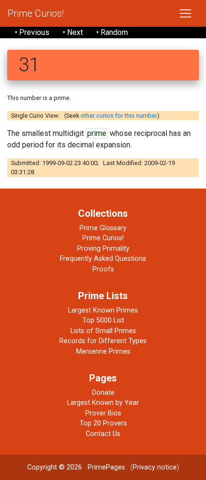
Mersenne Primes (103, 351)
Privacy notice (155, 467)
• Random (112, 32)
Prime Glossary (103, 228)
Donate (103, 393)
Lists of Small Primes (103, 331)
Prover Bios (103, 413)
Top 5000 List (103, 320)
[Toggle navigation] (185, 13)
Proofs (103, 269)
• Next (73, 32)
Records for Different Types (103, 341)
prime (96, 133)
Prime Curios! (36, 13)
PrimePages (106, 467)
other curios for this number (118, 115)
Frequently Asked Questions (103, 259)
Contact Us (103, 434)
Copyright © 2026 (54, 467)
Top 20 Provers (103, 423)
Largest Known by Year (103, 403)
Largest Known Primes (103, 310)
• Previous (32, 32)
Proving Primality (103, 249)
